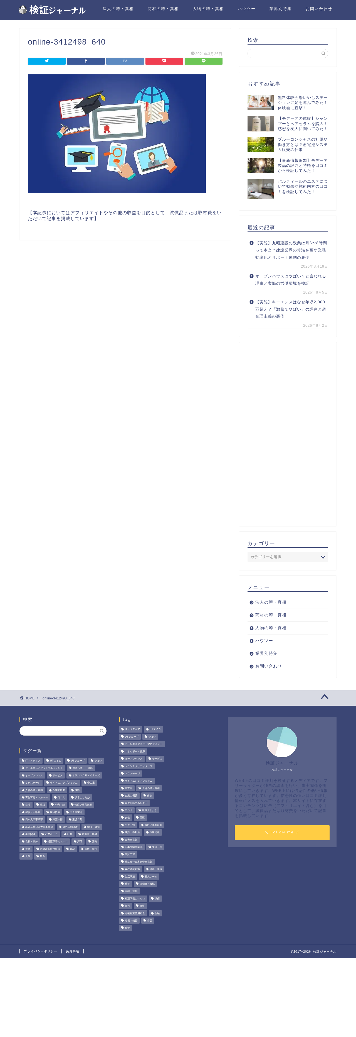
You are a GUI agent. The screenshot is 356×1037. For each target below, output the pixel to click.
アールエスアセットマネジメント (44, 768)
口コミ (61, 797)
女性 (27, 805)
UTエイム (55, 760)
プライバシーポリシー (40, 951)
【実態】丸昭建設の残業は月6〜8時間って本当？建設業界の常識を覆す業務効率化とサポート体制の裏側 (291, 250)
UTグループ (78, 760)
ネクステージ (32, 783)
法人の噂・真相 (118, 8)
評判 (94, 841)
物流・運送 (93, 827)
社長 (69, 834)
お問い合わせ (319, 8)
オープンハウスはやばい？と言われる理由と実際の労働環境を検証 (290, 280)
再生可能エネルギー (36, 797)
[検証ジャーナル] (51, 13)
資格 (27, 849)
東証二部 (77, 819)
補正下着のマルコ (58, 841)
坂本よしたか (82, 797)
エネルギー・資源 (83, 768)
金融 (72, 849)
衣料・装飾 (31, 841)
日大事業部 (76, 812)
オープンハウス (34, 775)
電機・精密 (91, 849)
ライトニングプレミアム (64, 783)
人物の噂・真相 (208, 8)
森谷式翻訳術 (70, 827)
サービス (58, 775)
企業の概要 (59, 790)
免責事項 (72, 951)
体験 (77, 790)
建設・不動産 (32, 812)
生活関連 (30, 834)
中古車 (91, 783)
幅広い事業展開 (83, 805)
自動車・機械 (89, 834)
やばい (98, 760)
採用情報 (55, 812)
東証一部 (58, 819)
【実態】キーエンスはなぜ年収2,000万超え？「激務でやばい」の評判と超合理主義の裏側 (290, 309)
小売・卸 (60, 805)
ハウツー (247, 8)
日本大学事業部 (34, 819)
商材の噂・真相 (163, 8)
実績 (42, 805)
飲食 (42, 856)
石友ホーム (51, 834)
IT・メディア (32, 760)
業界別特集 (281, 8)
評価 (79, 841)
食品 (27, 856)
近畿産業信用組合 (50, 849)
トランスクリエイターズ (86, 775)
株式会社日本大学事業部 (39, 827)
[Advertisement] (288, 434)
